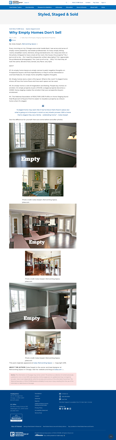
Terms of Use (38, 413)
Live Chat (64, 399)
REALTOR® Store (77, 2)
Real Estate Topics (15, 7)
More (103, 7)
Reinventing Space (29, 44)
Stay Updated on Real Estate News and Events (81, 426)
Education (69, 7)
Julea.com (58, 369)
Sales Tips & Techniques (29, 38)
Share (14, 40)
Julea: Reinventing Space (42, 363)
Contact (88, 2)
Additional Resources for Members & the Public (41, 404)
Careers (37, 396)
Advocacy (59, 7)
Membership (29, 7)
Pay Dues (96, 2)
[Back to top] (110, 436)
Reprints (37, 401)
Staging (38, 38)
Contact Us (65, 393)
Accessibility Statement (41, 410)
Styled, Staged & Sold (58, 14)
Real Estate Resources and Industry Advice (54, 426)
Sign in (103, 2)
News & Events (81, 7)
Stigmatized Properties (48, 38)
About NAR (93, 7)
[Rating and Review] (16, 421)
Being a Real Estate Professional (32, 426)
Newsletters (38, 393)
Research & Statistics (45, 7)
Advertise (37, 398)
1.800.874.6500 (66, 396)
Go (66, 2)
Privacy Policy (38, 407)
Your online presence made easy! (54, 435)
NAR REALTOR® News (16, 29)
